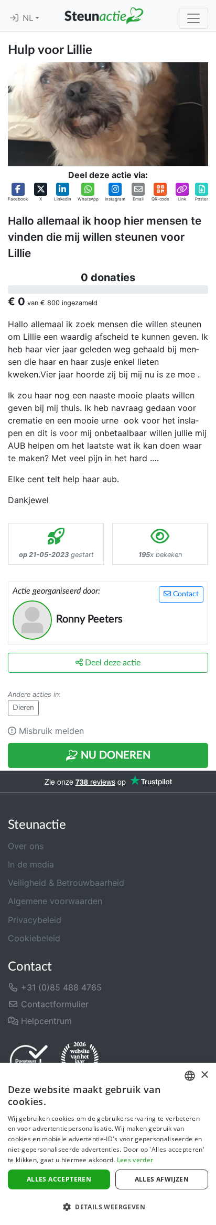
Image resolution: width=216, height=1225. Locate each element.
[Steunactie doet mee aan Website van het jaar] (80, 1060)
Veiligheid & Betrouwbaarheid (66, 882)
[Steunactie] (103, 15)
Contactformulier (53, 1004)
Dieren (23, 707)
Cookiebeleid (34, 938)
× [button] (204, 1075)
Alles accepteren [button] (59, 1179)
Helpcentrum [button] (45, 1021)
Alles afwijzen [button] (162, 1179)
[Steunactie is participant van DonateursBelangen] (29, 1060)
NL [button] (29, 18)
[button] (18, 192)
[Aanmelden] (14, 18)
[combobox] (190, 1076)
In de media (31, 864)
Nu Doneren (114, 755)
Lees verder (135, 1159)
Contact (185, 594)
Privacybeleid (34, 920)
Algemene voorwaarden (55, 901)
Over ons (26, 846)
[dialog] (108, 1144)
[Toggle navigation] (193, 18)
